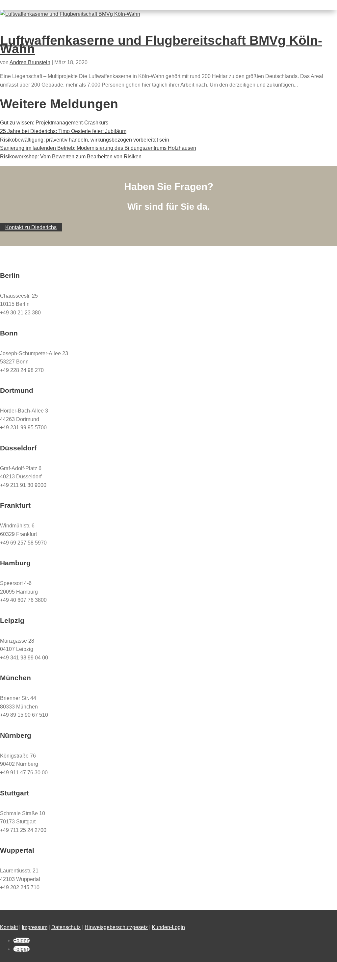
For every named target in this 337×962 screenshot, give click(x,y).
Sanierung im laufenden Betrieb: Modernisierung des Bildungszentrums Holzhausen (98, 148)
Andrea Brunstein (30, 62)
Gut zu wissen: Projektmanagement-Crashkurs (54, 122)
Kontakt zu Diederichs (31, 227)
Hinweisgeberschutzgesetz (116, 927)
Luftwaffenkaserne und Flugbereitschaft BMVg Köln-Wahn (161, 44)
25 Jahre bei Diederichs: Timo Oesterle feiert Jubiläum (63, 131)
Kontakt (9, 927)
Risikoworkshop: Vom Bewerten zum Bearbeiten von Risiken (71, 156)
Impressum (34, 927)
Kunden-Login (168, 927)
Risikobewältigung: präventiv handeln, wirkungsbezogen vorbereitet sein (84, 140)
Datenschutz (66, 927)
